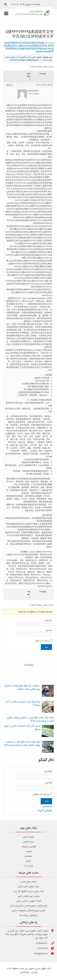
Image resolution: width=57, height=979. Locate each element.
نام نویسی (47, 806)
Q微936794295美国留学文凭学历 (32, 45)
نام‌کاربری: (48, 620)
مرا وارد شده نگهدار (42, 640)
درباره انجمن (28, 842)
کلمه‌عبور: (48, 630)
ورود (46, 647)
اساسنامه (28, 856)
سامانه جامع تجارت (28, 882)
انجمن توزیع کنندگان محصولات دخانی (28, 911)
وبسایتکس (24, 972)
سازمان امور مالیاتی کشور (29, 896)
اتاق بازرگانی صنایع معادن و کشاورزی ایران (28, 906)
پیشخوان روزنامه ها (28, 915)
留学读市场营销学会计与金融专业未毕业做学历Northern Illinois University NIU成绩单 (29, 48)
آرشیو (28, 861)
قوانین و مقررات (28, 847)
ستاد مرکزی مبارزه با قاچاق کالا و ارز (28, 891)
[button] (5, 4)
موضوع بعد (28, 665)
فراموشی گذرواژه (45, 810)
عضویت (28, 851)
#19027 (9, 85)
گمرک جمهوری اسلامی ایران (28, 901)
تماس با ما (28, 866)
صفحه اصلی (28, 837)
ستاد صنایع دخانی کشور (28, 887)
